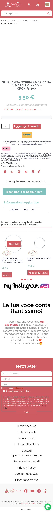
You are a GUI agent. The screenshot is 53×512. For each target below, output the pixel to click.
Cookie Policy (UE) (26, 473)
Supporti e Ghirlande (17, 166)
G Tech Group (23, 503)
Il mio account (26, 426)
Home (3, 21)
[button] (47, 4)
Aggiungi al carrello (27, 126)
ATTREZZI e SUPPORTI (28, 21)
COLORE (9, 109)
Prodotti (13, 21)
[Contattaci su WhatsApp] (47, 506)
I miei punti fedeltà (26, 444)
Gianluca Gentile (36, 503)
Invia (26, 412)
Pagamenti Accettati (26, 461)
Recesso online (26, 509)
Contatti (26, 450)
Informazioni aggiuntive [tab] (24, 191)
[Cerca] (48, 13)
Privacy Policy (26, 467)
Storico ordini (26, 438)
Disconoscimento (26, 480)
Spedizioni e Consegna (26, 455)
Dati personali (26, 432)
